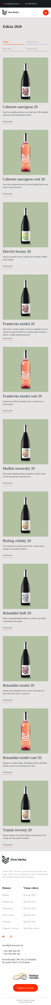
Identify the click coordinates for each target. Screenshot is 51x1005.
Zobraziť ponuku (7, 121)
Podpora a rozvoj (10, 928)
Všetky (6, 42)
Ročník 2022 (29, 908)
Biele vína (7, 49)
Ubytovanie (8, 915)
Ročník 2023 (29, 915)
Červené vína (32, 42)
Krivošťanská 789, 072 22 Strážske (19, 959)
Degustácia (7, 908)
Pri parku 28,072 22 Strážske (16, 962)
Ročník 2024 (29, 921)
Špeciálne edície (31, 928)
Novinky (6, 921)
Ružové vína (31, 49)
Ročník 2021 (29, 901)
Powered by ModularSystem (25, 1002)
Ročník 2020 (29, 895)
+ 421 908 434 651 (11, 951)
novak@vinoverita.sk (12, 945)
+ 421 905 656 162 (11, 953)
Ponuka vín (7, 901)
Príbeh (5, 895)
